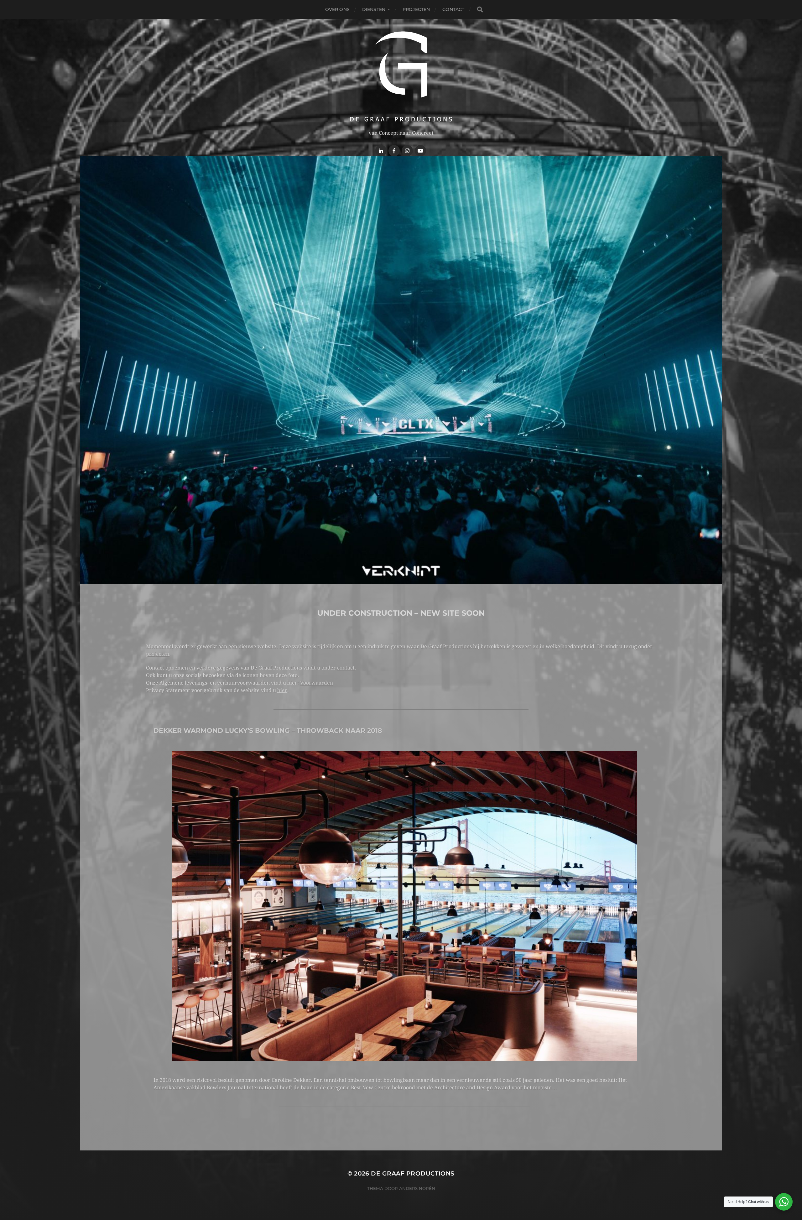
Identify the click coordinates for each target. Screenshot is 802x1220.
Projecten (416, 9)
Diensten (373, 9)
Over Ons (337, 9)
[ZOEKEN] (480, 10)
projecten (157, 654)
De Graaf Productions (412, 1173)
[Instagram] (407, 150)
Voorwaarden (316, 683)
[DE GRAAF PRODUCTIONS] (401, 76)
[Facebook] (394, 150)
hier (282, 690)
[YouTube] (420, 150)
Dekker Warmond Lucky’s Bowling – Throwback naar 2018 (268, 730)
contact (346, 668)
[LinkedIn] (381, 150)
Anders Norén (417, 1188)
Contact (453, 9)
